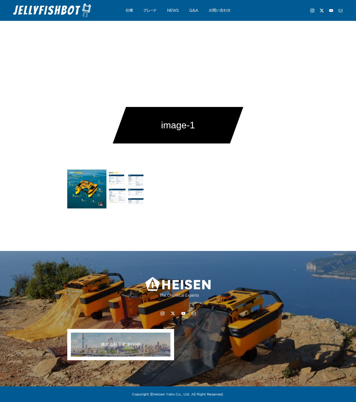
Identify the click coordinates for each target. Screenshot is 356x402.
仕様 (129, 10)
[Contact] (340, 10)
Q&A (193, 10)
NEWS (173, 10)
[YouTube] (331, 10)
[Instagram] (312, 10)
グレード (150, 10)
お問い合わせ (220, 10)
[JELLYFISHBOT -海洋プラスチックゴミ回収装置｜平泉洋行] (52, 10)
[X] (321, 10)
